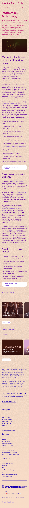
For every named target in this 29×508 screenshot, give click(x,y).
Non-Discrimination (19, 497)
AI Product (4, 454)
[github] (8, 502)
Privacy (10, 497)
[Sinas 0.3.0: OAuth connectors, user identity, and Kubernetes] (12, 347)
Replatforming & (6, 428)
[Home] (8, 3)
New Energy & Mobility (8, 470)
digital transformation (17, 181)
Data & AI (4, 439)
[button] (22, 3)
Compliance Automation (8, 430)
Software (8, 417)
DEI (14, 497)
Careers (3, 497)
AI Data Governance (7, 426)
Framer (10, 419)
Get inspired (5, 334)
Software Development (8, 445)
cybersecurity (14, 103)
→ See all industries (7, 476)
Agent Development (14, 454)
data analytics (23, 86)
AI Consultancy (6, 441)
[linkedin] (2, 502)
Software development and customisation (15, 146)
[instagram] (5, 502)
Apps (3, 417)
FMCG (3, 467)
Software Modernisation (8, 450)
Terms (7, 497)
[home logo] (14, 486)
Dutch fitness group (20, 192)
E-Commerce (5, 448)
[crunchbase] (13, 502)
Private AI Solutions (7, 421)
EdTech (4, 472)
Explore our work (7, 297)
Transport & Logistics (7, 463)
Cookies (3, 500)
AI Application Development (9, 452)
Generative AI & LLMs (7, 415)
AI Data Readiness (6, 423)
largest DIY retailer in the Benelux (11, 230)
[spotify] (10, 502)
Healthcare (4, 465)
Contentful (4, 419)
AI (4, 107)
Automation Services (7, 443)
